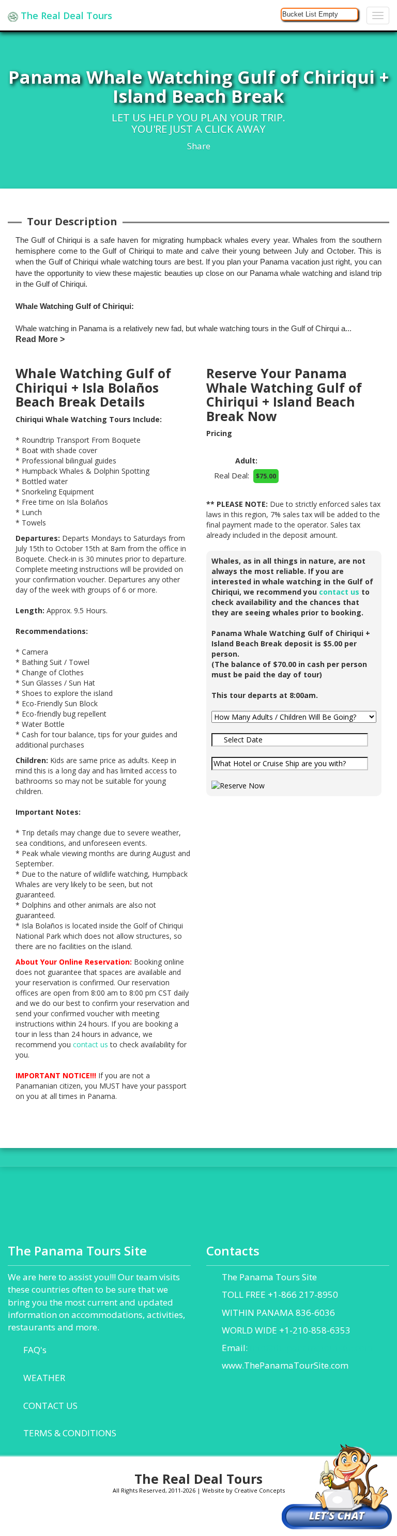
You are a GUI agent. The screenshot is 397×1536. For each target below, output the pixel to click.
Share (198, 146)
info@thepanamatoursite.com (311, 1348)
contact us (90, 1044)
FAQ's (35, 1350)
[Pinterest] (210, 1518)
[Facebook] (105, 1518)
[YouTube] (184, 1518)
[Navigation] (378, 15)
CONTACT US (50, 1405)
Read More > (40, 339)
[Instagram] (131, 1518)
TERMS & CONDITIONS (69, 1433)
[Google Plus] (157, 1518)
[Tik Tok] (236, 1518)
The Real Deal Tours (65, 15)
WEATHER (44, 1378)
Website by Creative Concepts (243, 1490)
